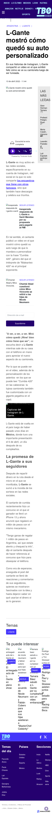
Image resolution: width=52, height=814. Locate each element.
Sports (47, 776)
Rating (43, 2)
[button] (20, 323)
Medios (27, 2)
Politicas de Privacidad (24, 805)
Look (35, 2)
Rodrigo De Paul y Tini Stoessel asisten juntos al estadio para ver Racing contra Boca (46, 691)
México (21, 808)
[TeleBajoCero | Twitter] (6, 19)
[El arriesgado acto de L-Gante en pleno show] (10, 656)
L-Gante (11, 631)
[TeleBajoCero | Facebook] (1, 19)
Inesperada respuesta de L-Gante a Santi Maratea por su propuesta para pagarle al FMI (26, 218)
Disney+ (48, 760)
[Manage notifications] (46, 809)
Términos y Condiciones (9, 805)
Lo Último (16, 2)
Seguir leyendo (26, 205)
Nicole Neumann (27, 679)
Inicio (7, 2)
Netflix (47, 754)
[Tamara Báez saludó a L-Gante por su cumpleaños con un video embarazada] (34, 661)
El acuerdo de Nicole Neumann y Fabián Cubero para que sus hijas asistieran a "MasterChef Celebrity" (24, 706)
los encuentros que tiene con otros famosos (20, 184)
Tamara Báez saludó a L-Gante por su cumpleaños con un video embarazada (36, 689)
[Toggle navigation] (3, 12)
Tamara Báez (38, 670)
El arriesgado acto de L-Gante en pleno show (11, 678)
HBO (47, 765)
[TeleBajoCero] (13, 737)
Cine (47, 770)
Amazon (40, 784)
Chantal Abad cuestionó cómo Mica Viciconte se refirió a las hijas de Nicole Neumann (26, 293)
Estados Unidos (12, 808)
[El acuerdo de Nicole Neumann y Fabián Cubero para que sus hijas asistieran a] (22, 665)
